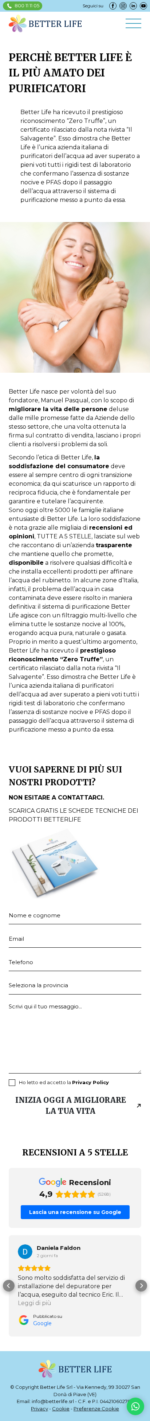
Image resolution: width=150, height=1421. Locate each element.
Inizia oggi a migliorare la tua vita (70, 1105)
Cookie (61, 1408)
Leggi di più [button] (34, 1303)
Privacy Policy (90, 1082)
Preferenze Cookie (96, 1408)
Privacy (39, 1408)
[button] (9, 1286)
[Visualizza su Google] (25, 1251)
